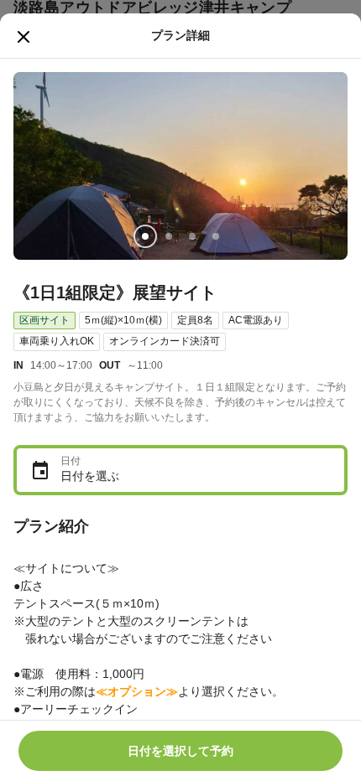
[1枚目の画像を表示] (145, 236)
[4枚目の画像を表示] (216, 236)
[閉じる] (23, 37)
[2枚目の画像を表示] (169, 236)
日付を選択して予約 (180, 751)
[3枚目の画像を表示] (192, 236)
